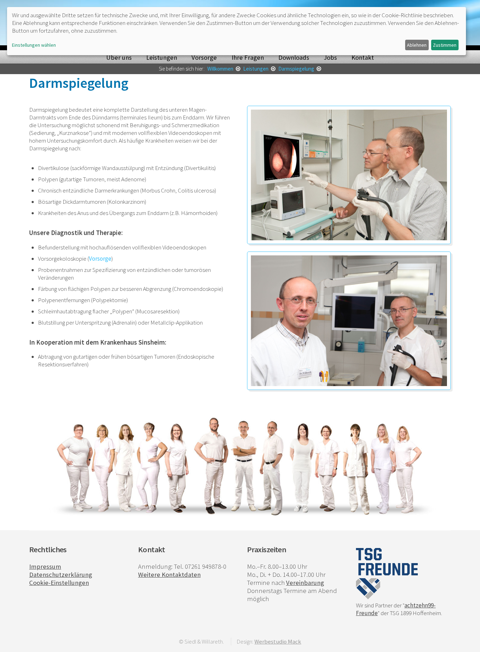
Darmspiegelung (296, 68)
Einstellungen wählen (34, 45)
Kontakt (362, 57)
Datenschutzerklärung (60, 574)
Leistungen (161, 57)
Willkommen (220, 68)
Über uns (119, 57)
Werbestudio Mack (277, 641)
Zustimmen (444, 45)
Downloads (293, 57)
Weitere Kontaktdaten (169, 574)
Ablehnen (417, 45)
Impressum (45, 566)
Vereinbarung (305, 583)
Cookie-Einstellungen (59, 583)
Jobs (330, 57)
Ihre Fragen (248, 57)
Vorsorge (204, 57)
